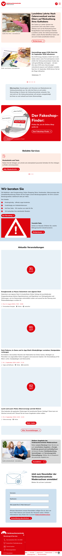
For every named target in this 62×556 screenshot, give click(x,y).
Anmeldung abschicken (20, 518)
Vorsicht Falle (37, 223)
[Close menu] (23, 535)
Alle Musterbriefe (10, 169)
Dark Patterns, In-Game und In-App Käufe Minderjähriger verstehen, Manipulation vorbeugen (30, 351)
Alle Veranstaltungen (30, 430)
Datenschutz (48, 552)
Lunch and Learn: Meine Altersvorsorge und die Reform (21, 409)
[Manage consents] (58, 552)
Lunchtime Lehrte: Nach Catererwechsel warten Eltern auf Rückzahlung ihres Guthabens (43, 17)
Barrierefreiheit (42, 554)
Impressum (40, 552)
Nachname (13, 499)
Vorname (13, 493)
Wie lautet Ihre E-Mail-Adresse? (20, 505)
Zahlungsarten (31, 554)
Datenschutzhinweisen (42, 515)
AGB (56, 552)
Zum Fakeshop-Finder (41, 131)
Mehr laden (31, 423)
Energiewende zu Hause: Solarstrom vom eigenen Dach (21, 292)
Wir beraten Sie (12, 189)
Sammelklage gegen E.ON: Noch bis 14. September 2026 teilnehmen (44, 53)
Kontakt (32, 552)
